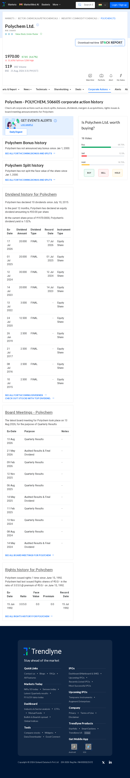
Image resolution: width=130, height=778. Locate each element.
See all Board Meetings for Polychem (28, 555)
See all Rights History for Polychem (27, 616)
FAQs (52, 673)
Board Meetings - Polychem (28, 412)
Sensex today (49, 689)
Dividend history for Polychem (31, 194)
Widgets (49, 732)
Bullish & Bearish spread (36, 717)
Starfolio (73, 728)
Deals (78, 89)
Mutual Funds (35, 713)
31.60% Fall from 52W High (21, 60)
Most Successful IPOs (80, 685)
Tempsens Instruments (80, 697)
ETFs (57, 709)
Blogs (42, 673)
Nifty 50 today (31, 689)
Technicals (42, 89)
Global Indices (31, 721)
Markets (12, 4)
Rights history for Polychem (29, 570)
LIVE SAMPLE (27, 125)
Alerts (118, 89)
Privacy (72, 713)
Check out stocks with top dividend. (28, 398)
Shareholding (61, 89)
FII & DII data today (34, 697)
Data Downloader (32, 736)
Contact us (29, 673)
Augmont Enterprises (79, 701)
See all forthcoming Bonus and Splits (28, 153)
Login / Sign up (119, 5)
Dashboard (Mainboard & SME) (84, 673)
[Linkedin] (110, 762)
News (27, 89)
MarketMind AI (31, 4)
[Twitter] (103, 762)
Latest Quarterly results (36, 693)
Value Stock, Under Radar (27, 34)
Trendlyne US (79, 732)
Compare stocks (32, 732)
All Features (30, 677)
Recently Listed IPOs (79, 681)
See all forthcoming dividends (24, 395)
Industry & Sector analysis (37, 709)
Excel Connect (53, 736)
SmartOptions (89, 728)
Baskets (46, 4)
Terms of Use (87, 713)
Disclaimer (74, 717)
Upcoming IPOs (76, 677)
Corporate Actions (98, 89)
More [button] (56, 4)
